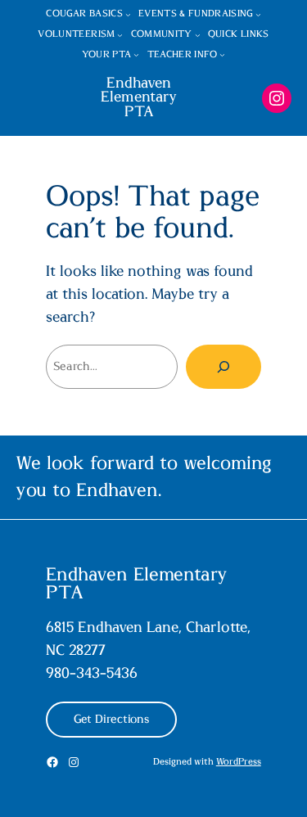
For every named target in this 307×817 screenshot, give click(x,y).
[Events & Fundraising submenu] (258, 14)
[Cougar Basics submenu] (128, 14)
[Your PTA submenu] (136, 55)
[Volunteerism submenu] (120, 35)
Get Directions (111, 719)
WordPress (238, 761)
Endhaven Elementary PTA (139, 98)
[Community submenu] (198, 35)
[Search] (223, 367)
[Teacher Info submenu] (222, 55)
